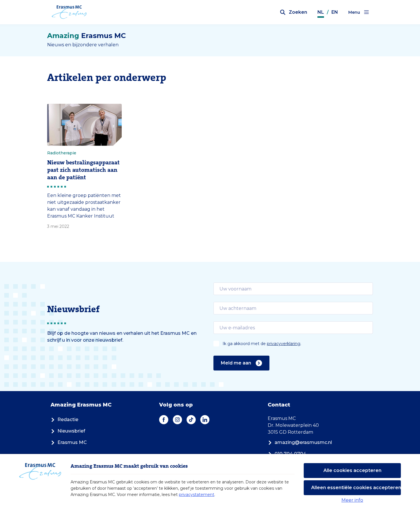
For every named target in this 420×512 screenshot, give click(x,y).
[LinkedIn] (204, 419)
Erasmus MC (72, 442)
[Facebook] (163, 419)
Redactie (67, 419)
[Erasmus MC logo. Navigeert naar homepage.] (69, 12)
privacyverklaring (283, 343)
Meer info (352, 500)
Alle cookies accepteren (352, 470)
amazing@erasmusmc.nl (303, 442)
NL (320, 12)
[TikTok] (191, 419)
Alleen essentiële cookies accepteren (356, 487)
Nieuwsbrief (71, 431)
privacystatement (196, 494)
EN (334, 12)
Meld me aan (236, 363)
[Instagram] (177, 419)
